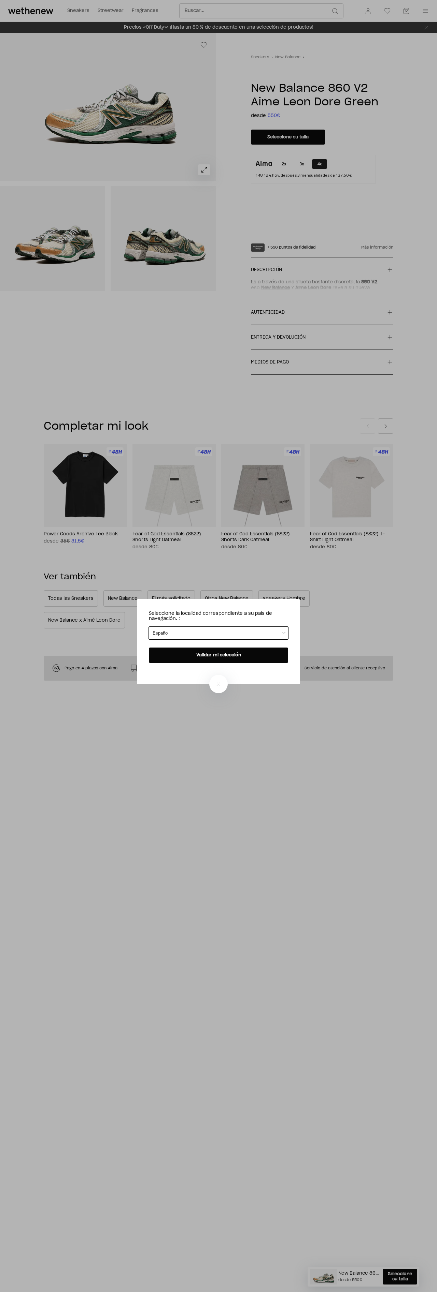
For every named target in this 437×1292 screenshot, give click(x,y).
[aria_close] (218, 684)
